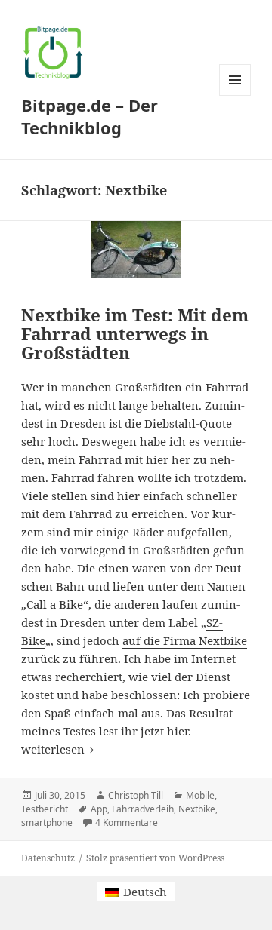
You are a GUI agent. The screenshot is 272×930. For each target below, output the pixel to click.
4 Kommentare (126, 822)
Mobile (200, 795)
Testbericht (44, 809)
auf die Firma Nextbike (184, 640)
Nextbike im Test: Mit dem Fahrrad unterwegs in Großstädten (135, 333)
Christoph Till (135, 795)
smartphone (47, 822)
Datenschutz (48, 858)
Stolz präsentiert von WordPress (155, 858)
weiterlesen (59, 749)
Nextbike (196, 809)
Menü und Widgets (235, 95)
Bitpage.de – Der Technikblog (89, 116)
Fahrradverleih (143, 809)
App (99, 809)
